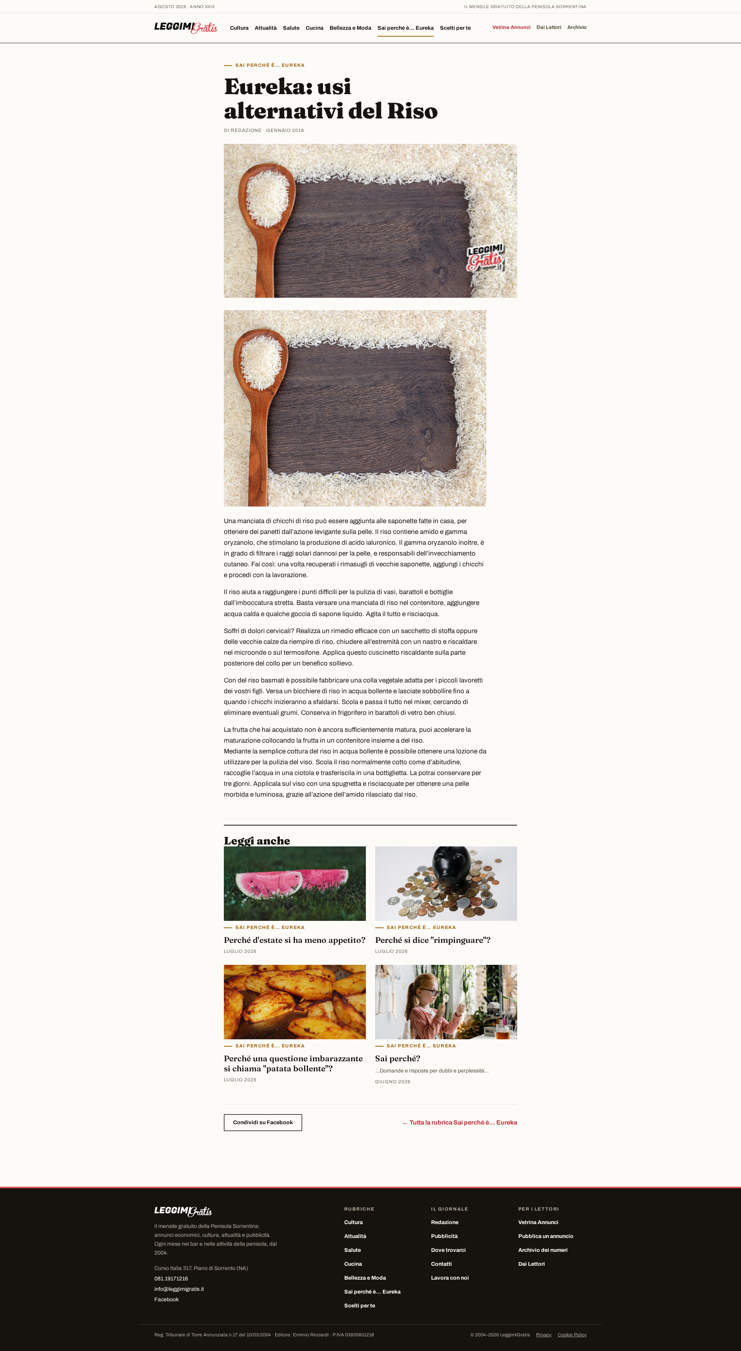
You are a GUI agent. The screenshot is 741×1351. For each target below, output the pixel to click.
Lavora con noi (450, 1278)
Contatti (441, 1264)
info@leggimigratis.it (179, 1289)
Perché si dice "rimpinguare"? (433, 940)
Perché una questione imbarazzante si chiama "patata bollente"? (293, 1063)
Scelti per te (455, 28)
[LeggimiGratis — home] (186, 28)
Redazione (444, 1222)
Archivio (577, 27)
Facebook (166, 1299)
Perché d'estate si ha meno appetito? (294, 940)
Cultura (239, 28)
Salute (291, 28)
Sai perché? (397, 1058)
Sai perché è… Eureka (405, 28)
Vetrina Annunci (511, 27)
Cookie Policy (572, 1334)
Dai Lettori (548, 27)
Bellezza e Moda (350, 28)
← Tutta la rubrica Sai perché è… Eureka (459, 1122)
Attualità (266, 28)
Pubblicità (444, 1236)
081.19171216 (171, 1279)
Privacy (544, 1334)
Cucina (314, 28)
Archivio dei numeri (543, 1250)
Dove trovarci (448, 1250)
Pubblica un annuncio (546, 1236)
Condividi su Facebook (263, 1122)
